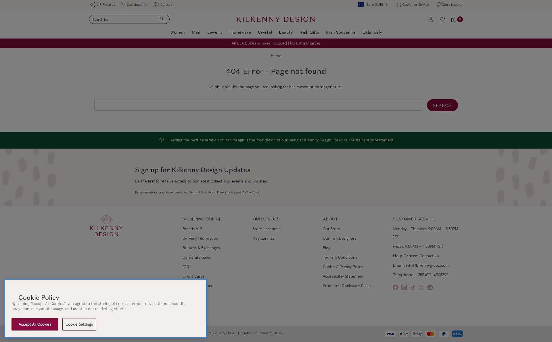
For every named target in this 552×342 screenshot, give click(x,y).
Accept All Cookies (35, 324)
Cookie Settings (79, 324)
